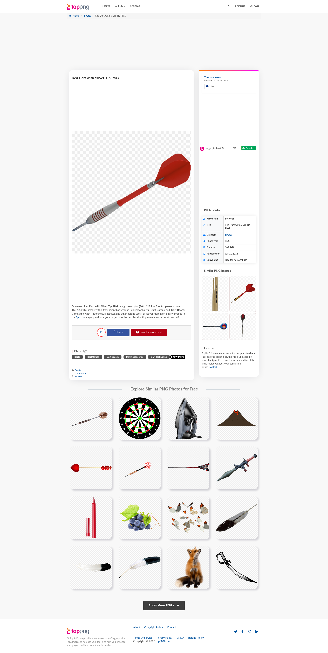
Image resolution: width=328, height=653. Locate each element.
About (136, 627)
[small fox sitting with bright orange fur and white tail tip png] (188, 567)
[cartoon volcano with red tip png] (237, 418)
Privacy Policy (164, 638)
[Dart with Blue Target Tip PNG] (215, 326)
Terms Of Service (142, 638)
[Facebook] (242, 632)
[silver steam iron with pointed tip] (188, 418)
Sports (87, 16)
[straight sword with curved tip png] (237, 567)
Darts (77, 357)
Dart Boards (113, 357)
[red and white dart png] (140, 468)
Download (250, 148)
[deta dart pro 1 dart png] (91, 418)
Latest (106, 6)
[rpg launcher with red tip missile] (237, 468)
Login (255, 6)
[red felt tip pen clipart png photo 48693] (91, 517)
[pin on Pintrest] (107, 401)
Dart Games (93, 357)
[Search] (228, 6)
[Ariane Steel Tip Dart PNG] (243, 326)
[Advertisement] (164, 46)
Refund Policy (196, 638)
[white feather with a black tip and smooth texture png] (140, 567)
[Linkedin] (256, 632)
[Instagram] (249, 632)
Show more (177, 357)
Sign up (240, 6)
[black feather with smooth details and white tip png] (237, 517)
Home (75, 16)
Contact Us (214, 367)
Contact (135, 6)
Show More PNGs (161, 605)
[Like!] (101, 332)
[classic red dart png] (188, 468)
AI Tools (119, 6)
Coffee (211, 86)
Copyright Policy (153, 627)
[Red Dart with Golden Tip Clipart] (243, 294)
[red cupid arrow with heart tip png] (91, 468)
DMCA (180, 638)
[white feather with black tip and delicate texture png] (91, 567)
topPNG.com (163, 641)
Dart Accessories (135, 357)
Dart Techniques (159, 357)
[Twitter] (235, 632)
